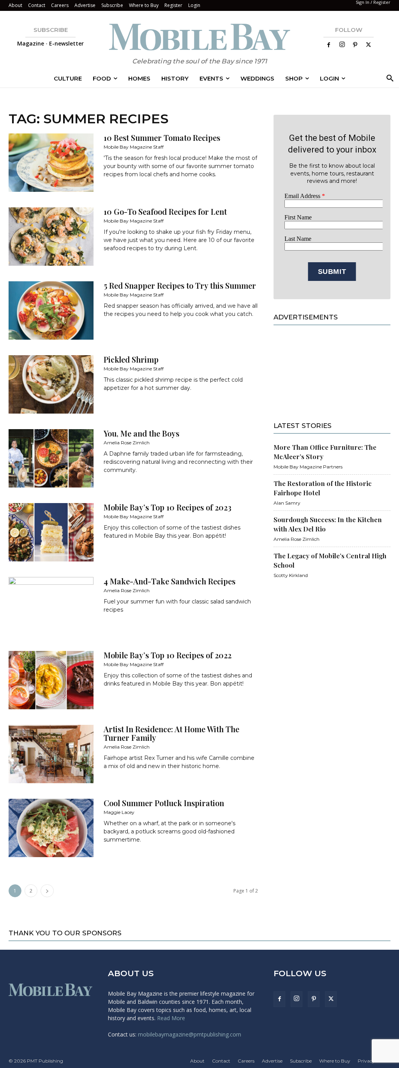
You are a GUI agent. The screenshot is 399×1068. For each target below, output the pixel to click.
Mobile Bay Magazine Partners (308, 467)
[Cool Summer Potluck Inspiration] (51, 828)
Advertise (84, 5)
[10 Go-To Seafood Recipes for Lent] (51, 236)
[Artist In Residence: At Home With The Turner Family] (51, 754)
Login (194, 5)
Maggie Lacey (119, 812)
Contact (36, 5)
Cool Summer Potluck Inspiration (164, 803)
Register (173, 5)
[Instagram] (342, 45)
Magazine (30, 43)
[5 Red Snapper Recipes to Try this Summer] (51, 310)
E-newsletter (66, 43)
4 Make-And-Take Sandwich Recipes (169, 581)
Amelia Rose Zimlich (127, 442)
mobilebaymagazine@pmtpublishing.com (189, 1034)
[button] (388, 78)
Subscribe (112, 5)
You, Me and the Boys (141, 433)
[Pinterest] (355, 45)
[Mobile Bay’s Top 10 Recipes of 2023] (51, 532)
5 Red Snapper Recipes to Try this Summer (180, 285)
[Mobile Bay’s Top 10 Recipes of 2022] (51, 680)
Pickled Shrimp (131, 359)
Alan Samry (287, 503)
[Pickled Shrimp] (51, 384)
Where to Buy (144, 5)
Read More (171, 1018)
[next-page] (47, 890)
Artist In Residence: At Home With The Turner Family (171, 733)
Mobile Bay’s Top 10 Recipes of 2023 (167, 507)
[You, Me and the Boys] (51, 458)
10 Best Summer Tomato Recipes (162, 137)
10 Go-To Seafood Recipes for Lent (165, 211)
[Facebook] (329, 45)
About (15, 5)
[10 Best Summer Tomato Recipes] (51, 162)
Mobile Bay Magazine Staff (134, 147)
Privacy (366, 1061)
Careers (60, 5)
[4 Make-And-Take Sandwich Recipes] (51, 606)
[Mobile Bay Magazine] (199, 36)
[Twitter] (368, 45)
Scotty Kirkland (291, 575)
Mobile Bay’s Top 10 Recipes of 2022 (167, 655)
